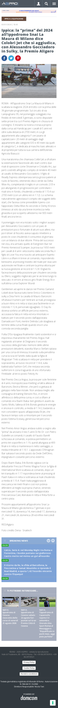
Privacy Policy (29, 662)
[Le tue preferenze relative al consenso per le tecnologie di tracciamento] (53, 703)
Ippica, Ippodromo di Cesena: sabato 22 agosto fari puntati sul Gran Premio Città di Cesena (28, 617)
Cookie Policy (29, 668)
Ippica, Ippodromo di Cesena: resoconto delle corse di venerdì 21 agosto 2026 (10, 616)
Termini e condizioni (29, 674)
